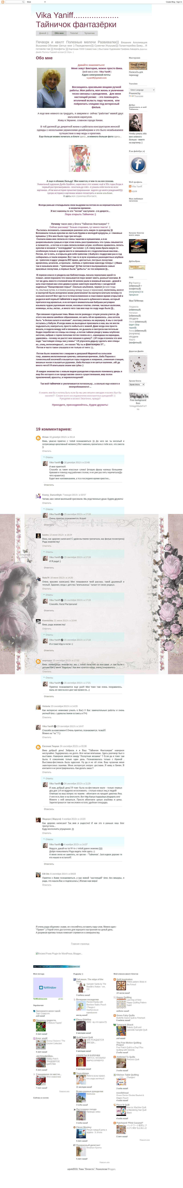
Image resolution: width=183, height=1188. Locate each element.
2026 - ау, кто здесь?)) (97, 1022)
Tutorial (74, 33)
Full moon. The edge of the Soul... (89, 980)
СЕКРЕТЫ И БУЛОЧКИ (88, 1055)
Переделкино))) (84, 45)
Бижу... (140, 45)
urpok (134, 191)
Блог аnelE (42, 1038)
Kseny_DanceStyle (52, 495)
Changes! (131, 1077)
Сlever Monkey (83, 1127)
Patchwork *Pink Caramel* (129, 1123)
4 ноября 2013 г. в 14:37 (75, 844)
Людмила (133, 307)
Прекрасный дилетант (88, 1145)
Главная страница (80, 944)
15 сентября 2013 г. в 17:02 (66, 660)
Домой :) (43, 33)
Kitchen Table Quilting (127, 1075)
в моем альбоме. (104, 193)
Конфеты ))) (61, 49)
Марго (132, 339)
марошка (47, 660)
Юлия (45, 437)
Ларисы (136, 283)
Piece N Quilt (122, 1105)
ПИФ (81, 49)
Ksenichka (47, 620)
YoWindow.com (40, 999)
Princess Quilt (133, 1059)
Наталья (133, 313)
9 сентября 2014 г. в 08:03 (63, 874)
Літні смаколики (53, 1077)
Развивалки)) (108, 42)
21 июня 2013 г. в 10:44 (65, 620)
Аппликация (140, 42)
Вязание (126, 42)
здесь (83, 136)
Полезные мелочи (81, 42)
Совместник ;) (91, 49)
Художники (114, 49)
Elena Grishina (83, 1019)
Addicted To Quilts (125, 1057)
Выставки (104, 49)
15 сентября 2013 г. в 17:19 (77, 600)
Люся (131, 322)
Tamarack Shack (124, 1025)
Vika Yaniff (54, 462)
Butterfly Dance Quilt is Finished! (130, 1018)
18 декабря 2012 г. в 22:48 (77, 462)
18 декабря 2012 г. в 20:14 (62, 437)
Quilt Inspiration (124, 979)
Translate (138, 96)
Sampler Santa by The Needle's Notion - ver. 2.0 (96, 986)
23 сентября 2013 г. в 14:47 (70, 726)
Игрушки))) (112, 45)
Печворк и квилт (50, 42)
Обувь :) (70, 52)
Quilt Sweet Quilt (84, 1037)
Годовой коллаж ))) (58, 52)
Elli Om (45, 874)
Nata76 (45, 578)
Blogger (111, 1169)
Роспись (45, 52)
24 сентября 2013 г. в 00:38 (73, 746)
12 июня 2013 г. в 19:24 (60, 535)
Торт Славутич (43, 1013)
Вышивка (41, 45)
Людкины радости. (46, 1020)
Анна (131, 331)
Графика (125, 49)
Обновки (53, 45)
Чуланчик (89, 33)
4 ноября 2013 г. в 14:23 (73, 819)
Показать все (64, 1091)
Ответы (49, 457)
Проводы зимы (93, 1112)
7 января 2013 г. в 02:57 (74, 495)
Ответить (46, 451)
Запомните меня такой (48, 1011)
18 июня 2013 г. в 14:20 (61, 578)
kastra (45, 535)
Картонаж (74, 49)
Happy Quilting (124, 997)
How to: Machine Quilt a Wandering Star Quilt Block (136, 1110)
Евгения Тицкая (50, 746)
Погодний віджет (48, 988)
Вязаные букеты (94, 1147)
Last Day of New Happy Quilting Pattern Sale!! (136, 1002)
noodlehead (122, 1093)
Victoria (46, 706)
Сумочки (99, 45)
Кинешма (91, 1094)
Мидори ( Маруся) (51, 819)
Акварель (134, 49)
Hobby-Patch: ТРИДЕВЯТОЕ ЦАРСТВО (53, 1061)
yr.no (61, 999)
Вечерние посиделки (87, 999)
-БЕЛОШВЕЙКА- (44, 1056)
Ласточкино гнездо (86, 1109)
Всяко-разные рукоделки (89, 1091)
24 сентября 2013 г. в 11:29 (77, 783)
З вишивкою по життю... (48, 1074)
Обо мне (59, 33)
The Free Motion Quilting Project (128, 1044)
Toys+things (82, 1073)
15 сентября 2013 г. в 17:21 (77, 683)
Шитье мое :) (66, 45)
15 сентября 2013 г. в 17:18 (77, 514)
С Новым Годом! (53, 1023)
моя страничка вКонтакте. (84, 196)
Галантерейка (127, 45)
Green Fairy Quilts (125, 1015)
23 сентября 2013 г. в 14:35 (64, 706)
